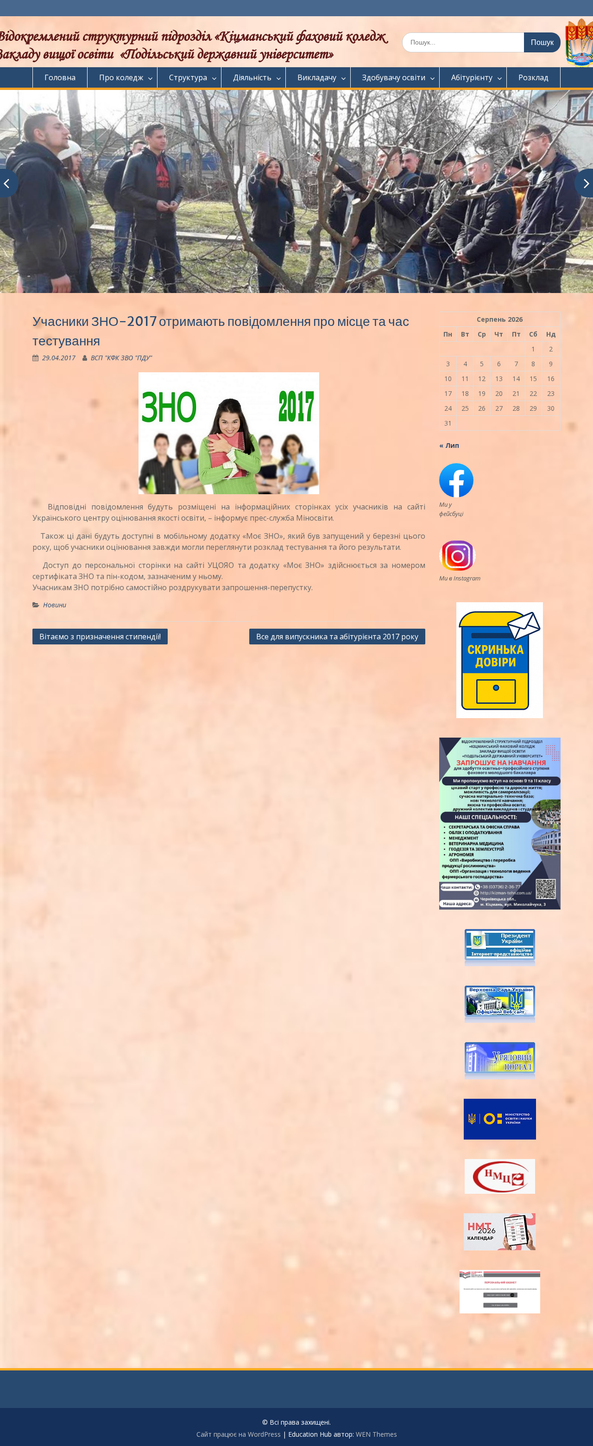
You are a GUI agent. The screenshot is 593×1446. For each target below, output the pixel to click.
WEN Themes (376, 1434)
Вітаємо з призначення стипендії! (100, 636)
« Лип (449, 445)
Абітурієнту (471, 77)
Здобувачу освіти (393, 77)
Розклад (533, 77)
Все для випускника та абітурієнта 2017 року (337, 636)
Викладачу (316, 77)
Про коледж (121, 77)
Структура (188, 77)
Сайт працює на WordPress (238, 1434)
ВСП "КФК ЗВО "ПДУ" (121, 357)
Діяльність (252, 77)
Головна (60, 77)
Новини (54, 604)
